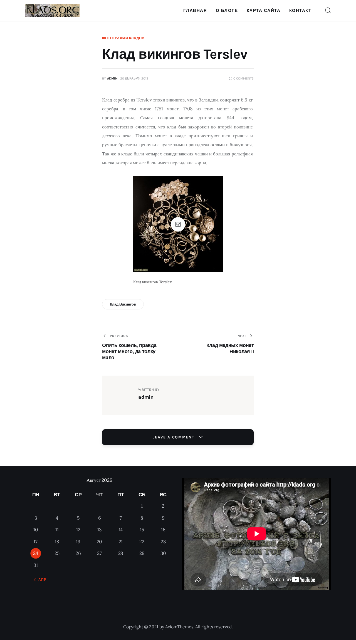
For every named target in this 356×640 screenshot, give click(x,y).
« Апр (40, 580)
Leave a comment (174, 437)
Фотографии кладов (123, 38)
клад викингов (123, 304)
